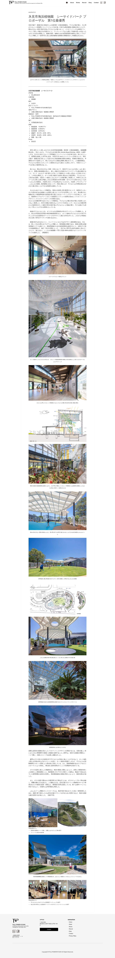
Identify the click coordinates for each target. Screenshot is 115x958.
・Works (70, 926)
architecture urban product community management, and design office (28, 3)
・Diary (70, 931)
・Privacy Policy (72, 936)
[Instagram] (101, 2)
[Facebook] (104, 2)
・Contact (70, 933)
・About (70, 924)
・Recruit (70, 929)
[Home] (67, 2)
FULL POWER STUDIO (21, 2)
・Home (70, 922)
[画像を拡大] (43, 812)
